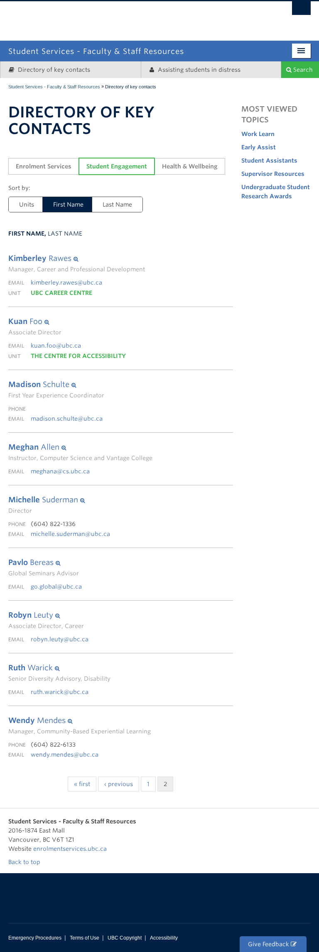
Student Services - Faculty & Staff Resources (54, 86)
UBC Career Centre (61, 293)
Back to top (25, 862)
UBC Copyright (125, 938)
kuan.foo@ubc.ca (56, 345)
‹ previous (118, 784)
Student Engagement (116, 166)
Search (302, 69)
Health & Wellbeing (190, 166)
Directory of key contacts (53, 69)
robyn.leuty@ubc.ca (59, 639)
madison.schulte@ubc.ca (67, 418)
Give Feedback (269, 944)
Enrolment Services (43, 166)
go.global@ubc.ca (56, 586)
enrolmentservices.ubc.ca (70, 848)
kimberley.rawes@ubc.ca (66, 282)
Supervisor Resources (272, 173)
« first (82, 784)
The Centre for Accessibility (78, 356)
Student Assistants (269, 160)
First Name (68, 204)
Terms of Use (84, 938)
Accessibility (164, 938)
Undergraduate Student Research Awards (275, 192)
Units (26, 204)
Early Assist (258, 147)
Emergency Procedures (34, 938)
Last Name (117, 204)
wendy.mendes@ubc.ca (64, 754)
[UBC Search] (301, 10)
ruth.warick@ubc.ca (59, 692)
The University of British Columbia (195, 15)
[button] (76, 258)
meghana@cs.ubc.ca (60, 471)
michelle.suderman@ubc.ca (70, 534)
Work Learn (258, 134)
